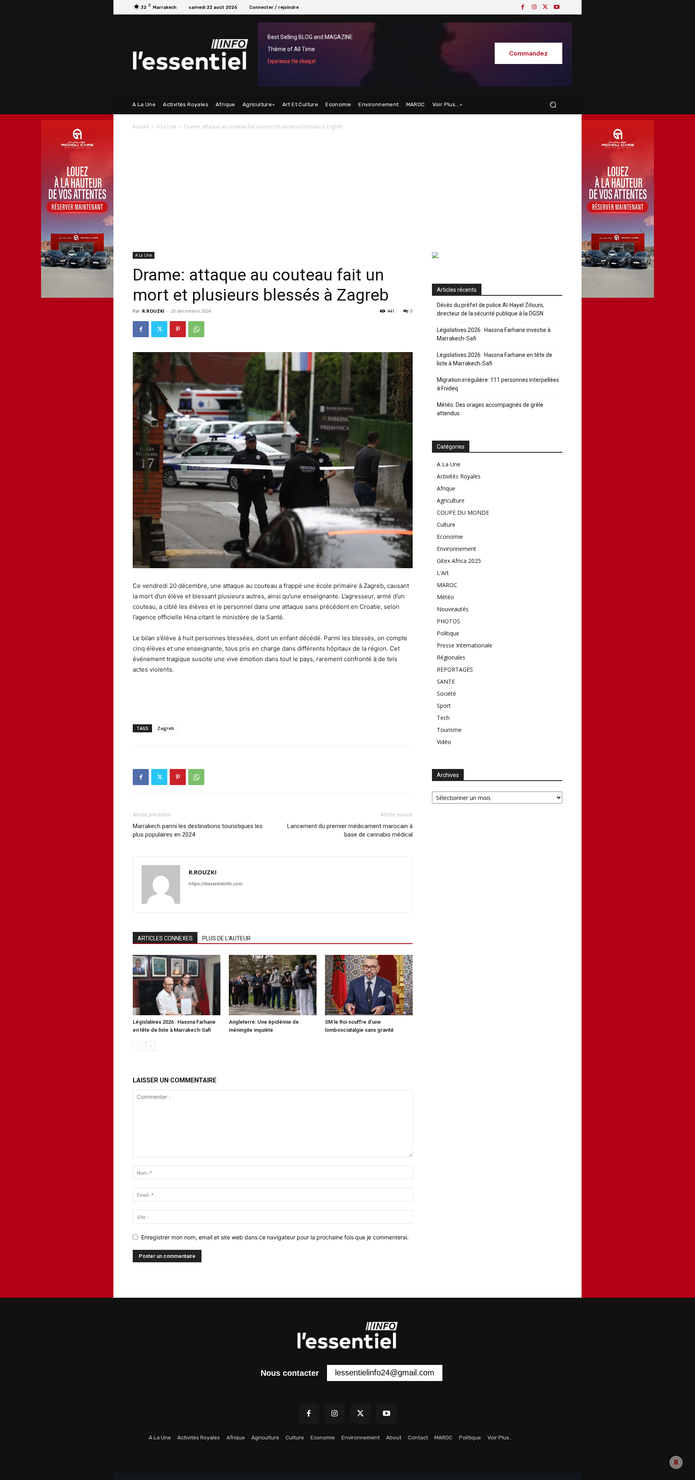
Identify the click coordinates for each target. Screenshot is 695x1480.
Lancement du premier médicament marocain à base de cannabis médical (350, 830)
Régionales (451, 657)
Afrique (446, 488)
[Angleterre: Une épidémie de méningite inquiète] (273, 985)
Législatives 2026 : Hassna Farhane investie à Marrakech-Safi (494, 334)
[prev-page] (138, 1046)
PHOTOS (448, 621)
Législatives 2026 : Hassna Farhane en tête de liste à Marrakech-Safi (494, 359)
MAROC (447, 585)
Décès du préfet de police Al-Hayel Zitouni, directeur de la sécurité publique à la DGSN (490, 309)
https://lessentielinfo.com (216, 883)
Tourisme (449, 730)
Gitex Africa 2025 (459, 561)
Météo (445, 597)
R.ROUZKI (153, 311)
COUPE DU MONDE (463, 512)
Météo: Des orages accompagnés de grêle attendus (490, 409)
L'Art (443, 573)
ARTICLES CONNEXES (165, 938)
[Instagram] (534, 7)
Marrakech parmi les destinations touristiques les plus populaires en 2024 (198, 830)
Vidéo (444, 742)
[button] (552, 104)
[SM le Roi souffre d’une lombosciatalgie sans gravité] (369, 985)
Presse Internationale (464, 645)
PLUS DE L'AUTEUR (226, 938)
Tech (443, 717)
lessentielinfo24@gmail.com (384, 1372)
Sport (444, 705)
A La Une (166, 126)
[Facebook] (522, 7)
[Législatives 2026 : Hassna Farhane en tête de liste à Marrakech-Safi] (176, 985)
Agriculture (451, 500)
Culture (446, 524)
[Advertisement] (347, 191)
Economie (450, 536)
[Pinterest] (178, 329)
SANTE (446, 681)
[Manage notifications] (676, 1462)
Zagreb (165, 728)
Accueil (141, 126)
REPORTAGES (455, 669)
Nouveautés (453, 609)
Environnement (456, 548)
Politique (448, 633)
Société (446, 693)
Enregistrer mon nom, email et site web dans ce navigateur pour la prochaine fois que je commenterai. (275, 1237)
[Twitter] (545, 7)
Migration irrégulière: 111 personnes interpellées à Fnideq (498, 384)
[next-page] (151, 1046)
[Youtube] (556, 7)
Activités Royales (459, 476)
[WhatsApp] (196, 329)
